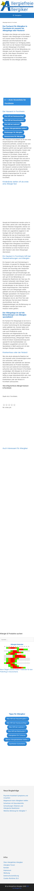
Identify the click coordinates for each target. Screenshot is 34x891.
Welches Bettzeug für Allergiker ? (15, 811)
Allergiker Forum (9, 865)
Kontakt (6, 868)
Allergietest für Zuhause (17, 735)
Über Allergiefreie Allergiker (13, 862)
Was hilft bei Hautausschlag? (14, 116)
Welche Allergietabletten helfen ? (17, 739)
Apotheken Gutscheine (17, 744)
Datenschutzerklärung (11, 876)
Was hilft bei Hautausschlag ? (17, 723)
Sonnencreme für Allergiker (13, 136)
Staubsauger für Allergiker (13, 132)
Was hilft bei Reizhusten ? (17, 731)
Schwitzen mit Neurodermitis (13, 803)
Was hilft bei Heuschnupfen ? (17, 719)
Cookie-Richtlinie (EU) (11, 878)
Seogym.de (17, 888)
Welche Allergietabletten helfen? (15, 128)
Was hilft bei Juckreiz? (12, 124)
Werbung (6, 873)
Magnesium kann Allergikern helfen (15, 800)
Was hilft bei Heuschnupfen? (14, 120)
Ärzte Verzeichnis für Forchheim (15, 101)
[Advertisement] (17, 80)
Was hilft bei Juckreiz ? (17, 727)
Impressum (7, 870)
